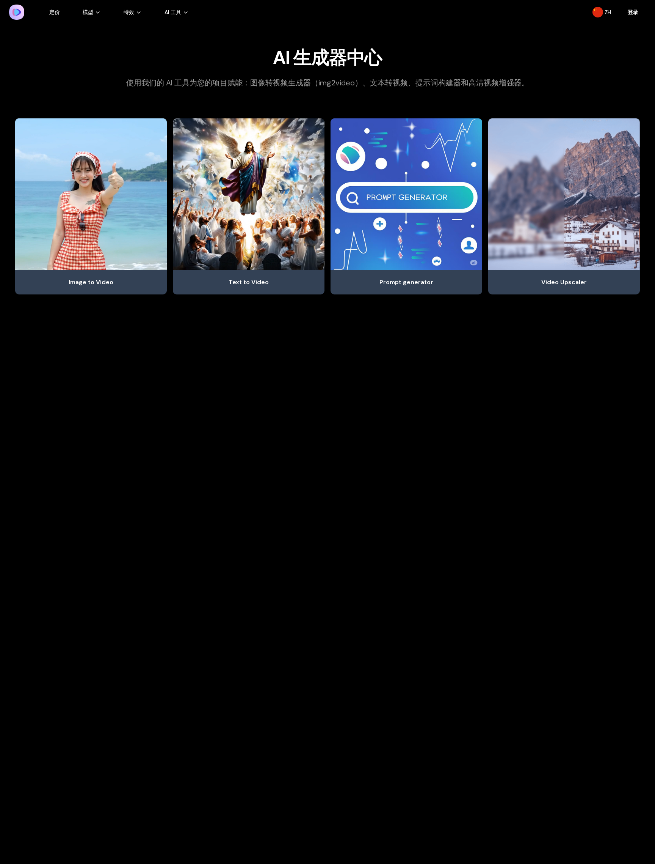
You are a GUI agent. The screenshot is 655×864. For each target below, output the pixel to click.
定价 (54, 12)
